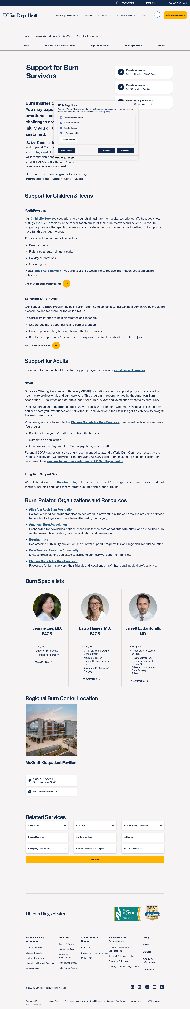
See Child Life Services (38, 345)
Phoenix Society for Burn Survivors (95, 422)
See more (95, 859)
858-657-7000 (180, 3)
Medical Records (34, 947)
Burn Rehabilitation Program (136, 825)
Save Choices (66, 150)
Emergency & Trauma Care (39, 849)
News (146, 944)
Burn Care (80, 825)
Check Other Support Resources (43, 283)
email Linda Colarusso (129, 370)
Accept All (125, 150)
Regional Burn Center (51, 152)
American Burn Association (48, 524)
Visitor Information (35, 958)
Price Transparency (68, 962)
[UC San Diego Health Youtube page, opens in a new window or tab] (154, 987)
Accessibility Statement (75, 1001)
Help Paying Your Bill (68, 968)
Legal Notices (96, 1001)
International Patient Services (40, 963)
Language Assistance (116, 1001)
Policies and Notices (34, 1001)
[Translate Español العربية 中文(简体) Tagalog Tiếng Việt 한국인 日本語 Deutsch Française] (151, 3)
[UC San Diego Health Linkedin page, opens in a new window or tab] (132, 987)
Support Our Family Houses (94, 953)
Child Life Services (43, 218)
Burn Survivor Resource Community (53, 550)
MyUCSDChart (126, 3)
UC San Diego (137, 1001)
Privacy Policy (54, 1001)
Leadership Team (67, 949)
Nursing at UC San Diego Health (123, 966)
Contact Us (148, 969)
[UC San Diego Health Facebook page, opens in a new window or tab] (147, 987)
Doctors (88, 16)
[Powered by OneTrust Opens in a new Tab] (64, 158)
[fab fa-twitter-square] (161, 987)
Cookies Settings (68, 139)
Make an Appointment (175, 15)
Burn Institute (66, 482)
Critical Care (129, 837)
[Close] (135, 104)
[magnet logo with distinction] (128, 914)
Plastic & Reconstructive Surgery (90, 849)
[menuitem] (67, 15)
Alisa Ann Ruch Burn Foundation (51, 509)
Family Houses (33, 968)
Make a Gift (86, 958)
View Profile (42, 662)
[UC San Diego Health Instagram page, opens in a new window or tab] (139, 987)
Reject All (106, 150)
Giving (146, 937)
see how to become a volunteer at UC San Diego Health (85, 461)
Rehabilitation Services (133, 849)
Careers (147, 952)
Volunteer (85, 947)
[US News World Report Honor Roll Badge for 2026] (153, 914)
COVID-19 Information (149, 961)
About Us (64, 937)
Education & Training (118, 961)
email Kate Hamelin (48, 270)
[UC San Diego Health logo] (46, 914)
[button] (157, 14)
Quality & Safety (66, 944)
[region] (96, 130)
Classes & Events (34, 953)
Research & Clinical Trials (120, 956)
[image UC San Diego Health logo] (27, 15)
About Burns (33, 825)
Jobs (144, 16)
